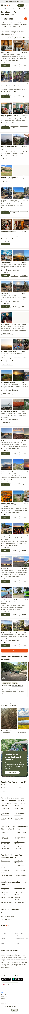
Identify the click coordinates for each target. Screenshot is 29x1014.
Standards (16, 943)
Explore (2, 8)
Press (2, 943)
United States (8, 8)
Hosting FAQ (17, 946)
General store (4, 936)
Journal (3, 938)
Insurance (16, 941)
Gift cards (3, 933)
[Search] (25, 18)
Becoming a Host (18, 933)
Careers (3, 941)
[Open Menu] (26, 5)
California (14, 8)
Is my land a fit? (18, 936)
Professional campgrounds (21, 938)
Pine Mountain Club (21, 8)
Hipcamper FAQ (5, 946)
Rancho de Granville (17, 685)
